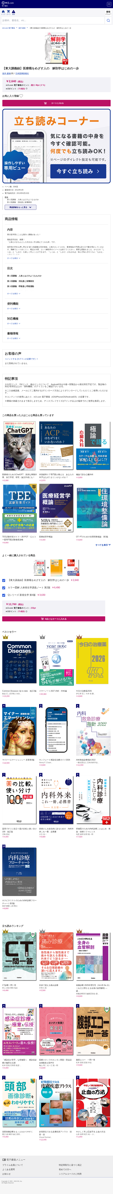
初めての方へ (65, 1169)
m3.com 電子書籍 (8, 28)
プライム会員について (12, 1165)
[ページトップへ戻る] (109, 1190)
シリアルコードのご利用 (70, 1174)
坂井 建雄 (22, 28)
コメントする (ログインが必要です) (20, 359)
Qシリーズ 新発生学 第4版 (22, 595)
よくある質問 (8, 1169)
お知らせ (6, 1174)
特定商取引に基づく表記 (70, 1165)
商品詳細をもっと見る (19, 207)
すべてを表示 (101, 545)
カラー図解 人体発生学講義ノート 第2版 (29, 587)
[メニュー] (109, 4)
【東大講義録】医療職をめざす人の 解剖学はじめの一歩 (38, 580)
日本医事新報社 (22, 73)
